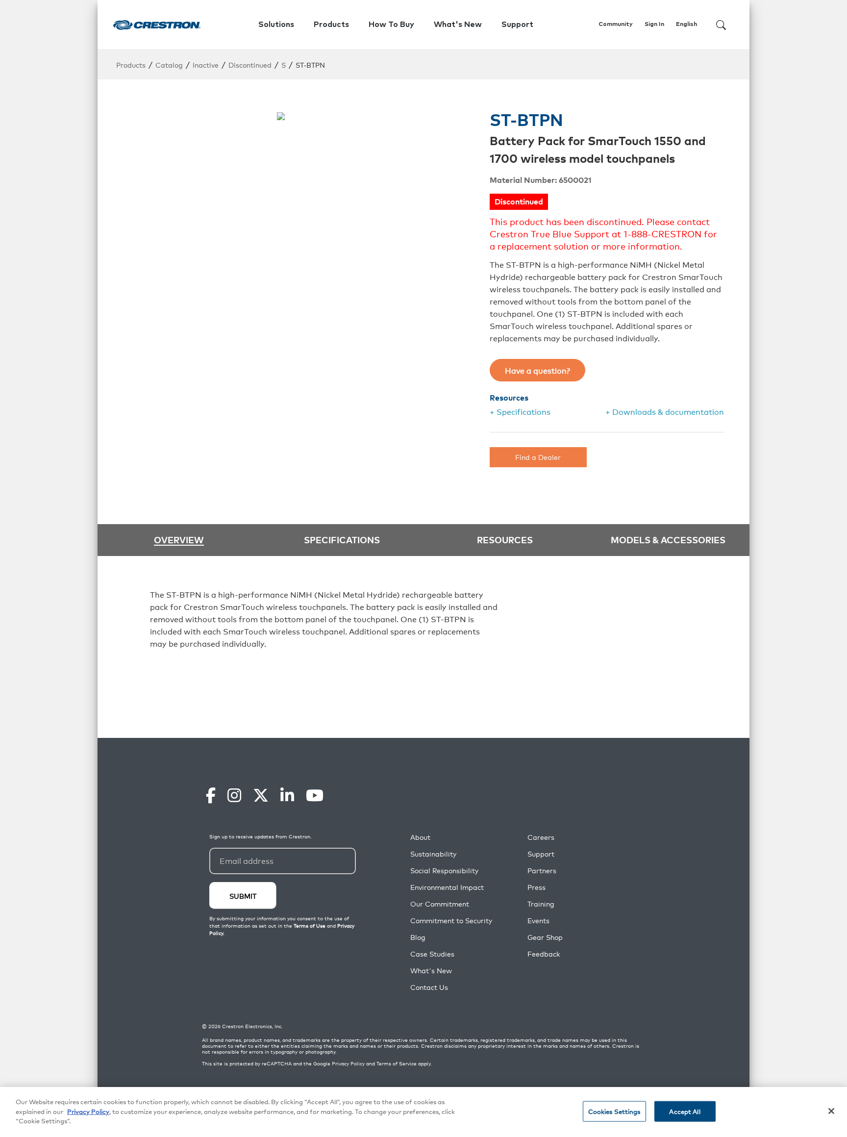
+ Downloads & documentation (664, 411)
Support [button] (517, 24)
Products (131, 64)
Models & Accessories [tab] (668, 539)
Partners (541, 870)
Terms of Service (396, 1063)
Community (615, 24)
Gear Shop (545, 937)
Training (540, 904)
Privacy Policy (348, 1063)
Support (540, 854)
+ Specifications (520, 411)
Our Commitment (439, 904)
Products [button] (331, 24)
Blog (417, 937)
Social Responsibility (444, 870)
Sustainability (433, 854)
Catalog (169, 64)
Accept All (684, 1111)
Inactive (206, 64)
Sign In (654, 24)
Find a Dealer (538, 456)
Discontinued (250, 64)
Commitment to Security (451, 920)
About (420, 837)
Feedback (543, 954)
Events (538, 920)
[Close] (831, 1111)
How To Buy (391, 24)
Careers (540, 837)
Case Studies (432, 954)
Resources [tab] (505, 539)
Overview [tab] (179, 540)
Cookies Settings (614, 1111)
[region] (423, 1112)
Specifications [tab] (342, 539)
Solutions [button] (276, 24)
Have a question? (537, 370)
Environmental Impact (447, 887)
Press (536, 887)
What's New (458, 24)
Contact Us (429, 987)
